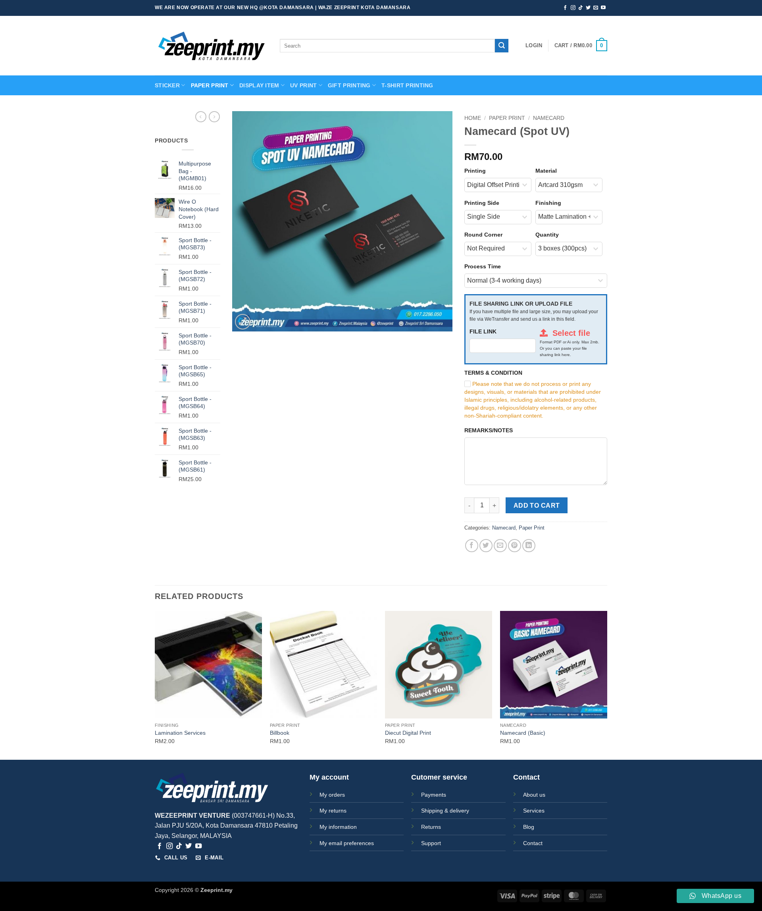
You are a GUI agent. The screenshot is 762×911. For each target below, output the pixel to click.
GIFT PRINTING (349, 85)
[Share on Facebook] (471, 545)
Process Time (482, 266)
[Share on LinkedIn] (528, 545)
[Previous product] (214, 116)
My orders (332, 795)
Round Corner (483, 234)
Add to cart (537, 505)
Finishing (548, 203)
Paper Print (507, 118)
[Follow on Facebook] (565, 8)
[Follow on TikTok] (580, 8)
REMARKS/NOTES (488, 430)
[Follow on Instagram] (573, 8)
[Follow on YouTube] (603, 8)
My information (338, 827)
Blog (528, 827)
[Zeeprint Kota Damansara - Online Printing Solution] (211, 45)
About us (534, 795)
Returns (431, 827)
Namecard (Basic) (522, 733)
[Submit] (501, 45)
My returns (332, 810)
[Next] (607, 684)
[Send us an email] (595, 8)
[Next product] (200, 116)
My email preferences (346, 843)
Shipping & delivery (445, 810)
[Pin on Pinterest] (514, 545)
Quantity (547, 234)
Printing (475, 171)
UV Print (303, 85)
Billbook (279, 733)
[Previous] (155, 684)
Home (472, 118)
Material (546, 171)
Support (431, 843)
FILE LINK (483, 331)
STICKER (167, 85)
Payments (433, 795)
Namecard (548, 118)
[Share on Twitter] (486, 545)
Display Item (259, 85)
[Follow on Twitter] (588, 8)
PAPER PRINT (210, 85)
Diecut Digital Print (408, 733)
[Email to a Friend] (500, 545)
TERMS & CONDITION (493, 373)
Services (534, 810)
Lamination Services (180, 733)
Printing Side (481, 203)
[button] (533, 46)
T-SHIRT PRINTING (407, 85)
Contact (533, 843)
